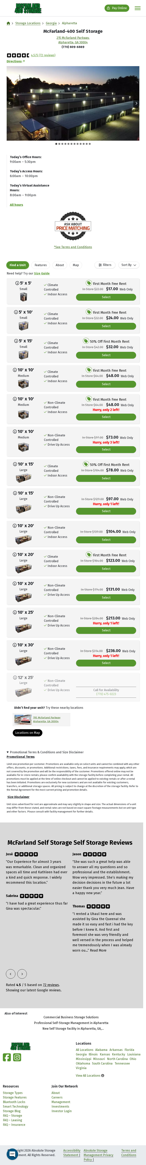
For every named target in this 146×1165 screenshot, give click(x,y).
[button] (73, 103)
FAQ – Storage (12, 1115)
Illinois (93, 1054)
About (56, 1093)
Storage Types (13, 1093)
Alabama (101, 1050)
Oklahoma (83, 1063)
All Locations (84, 1050)
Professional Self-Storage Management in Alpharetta (71, 1023)
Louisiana (133, 1054)
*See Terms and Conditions (73, 247)
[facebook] (7, 1060)
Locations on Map (27, 733)
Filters (107, 265)
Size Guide (42, 273)
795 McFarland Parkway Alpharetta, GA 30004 (46, 719)
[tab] (56, 144)
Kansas (105, 1054)
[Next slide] (136, 103)
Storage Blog (12, 1111)
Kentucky (118, 1054)
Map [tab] (76, 265)
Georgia (51, 23)
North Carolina (117, 1059)
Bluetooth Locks (14, 1102)
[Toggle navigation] (137, 8)
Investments (60, 1106)
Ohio (133, 1059)
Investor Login (62, 1111)
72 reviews (51, 985)
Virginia (81, 1068)
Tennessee (122, 1063)
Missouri (99, 1059)
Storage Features (15, 1097)
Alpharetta (69, 23)
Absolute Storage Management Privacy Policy (98, 1155)
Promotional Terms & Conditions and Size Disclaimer (47, 752)
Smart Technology (15, 1106)
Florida (129, 1050)
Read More (98, 950)
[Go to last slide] (10, 103)
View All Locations (88, 1075)
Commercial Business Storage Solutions (71, 1017)
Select (106, 297)
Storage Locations (27, 23)
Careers (57, 1097)
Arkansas (116, 1050)
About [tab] (60, 265)
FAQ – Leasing (12, 1120)
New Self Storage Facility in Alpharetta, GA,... (73, 1028)
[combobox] (128, 265)
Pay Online (119, 8)
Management (61, 1102)
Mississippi (83, 1059)
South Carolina (102, 1063)
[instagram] (16, 1060)
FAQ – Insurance (14, 1125)
